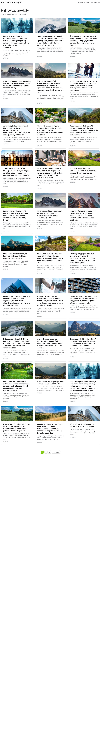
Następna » (56, 452)
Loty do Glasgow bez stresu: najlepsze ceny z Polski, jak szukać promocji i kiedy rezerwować (83, 171)
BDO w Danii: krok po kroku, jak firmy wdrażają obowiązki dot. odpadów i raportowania (15, 256)
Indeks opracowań (83, 2)
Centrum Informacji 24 (11, 2)
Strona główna (95, 2)
